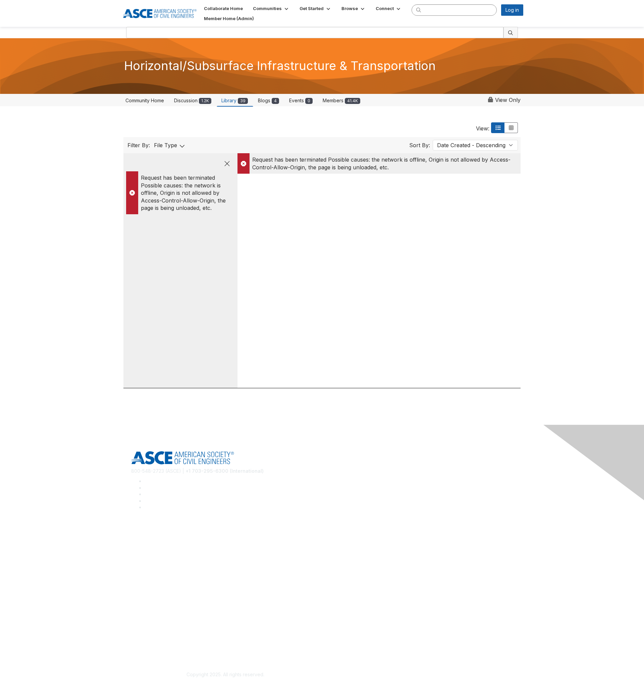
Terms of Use (146, 643)
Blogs (267, 100)
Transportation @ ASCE (157, 546)
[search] (419, 9)
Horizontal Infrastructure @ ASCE (167, 536)
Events (299, 100)
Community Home (144, 100)
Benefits (140, 594)
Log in (512, 10)
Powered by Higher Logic (418, 675)
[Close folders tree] (227, 164)
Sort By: (419, 145)
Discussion (191, 100)
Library (233, 100)
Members (340, 100)
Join (136, 584)
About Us (141, 633)
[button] (271, 8)
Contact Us (143, 604)
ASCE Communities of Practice (164, 556)
